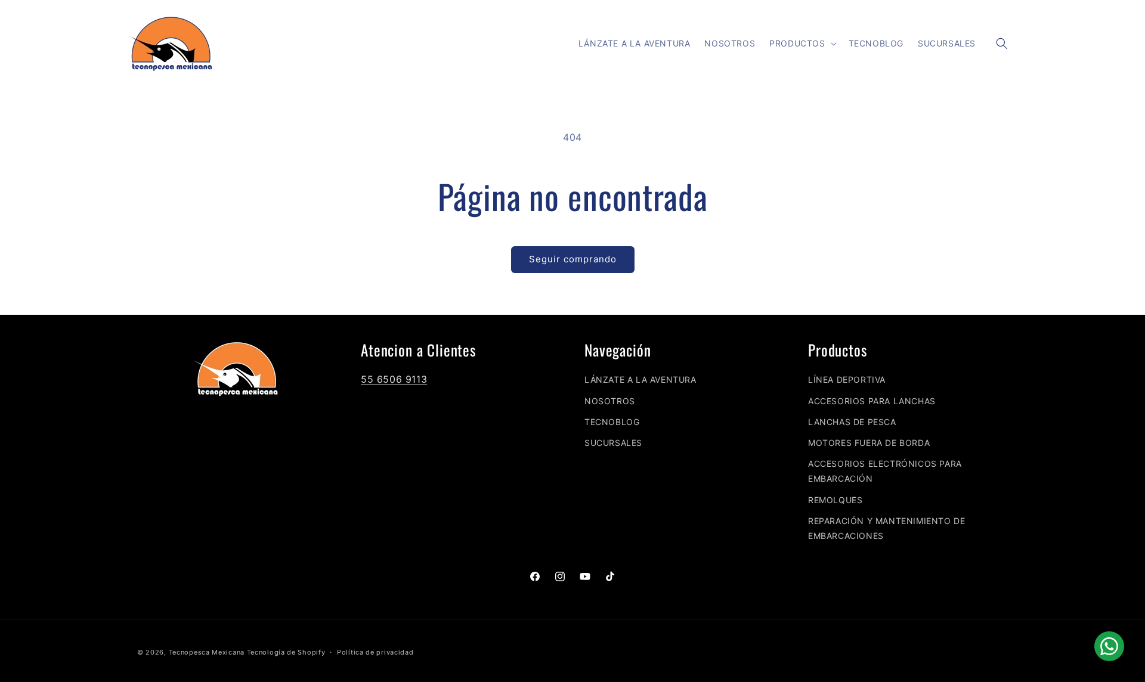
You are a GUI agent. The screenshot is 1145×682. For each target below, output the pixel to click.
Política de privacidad (375, 652)
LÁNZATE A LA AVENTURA (640, 379)
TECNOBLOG (611, 422)
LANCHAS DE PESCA (852, 422)
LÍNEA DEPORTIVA (847, 379)
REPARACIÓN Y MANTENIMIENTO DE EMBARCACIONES (886, 528)
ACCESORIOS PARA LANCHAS (872, 401)
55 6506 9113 (394, 379)
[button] (801, 43)
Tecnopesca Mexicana (207, 652)
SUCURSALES (613, 443)
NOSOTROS (609, 401)
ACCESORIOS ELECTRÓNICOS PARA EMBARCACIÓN (885, 470)
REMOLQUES (835, 500)
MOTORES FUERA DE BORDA (869, 443)
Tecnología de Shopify (286, 652)
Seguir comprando (573, 259)
